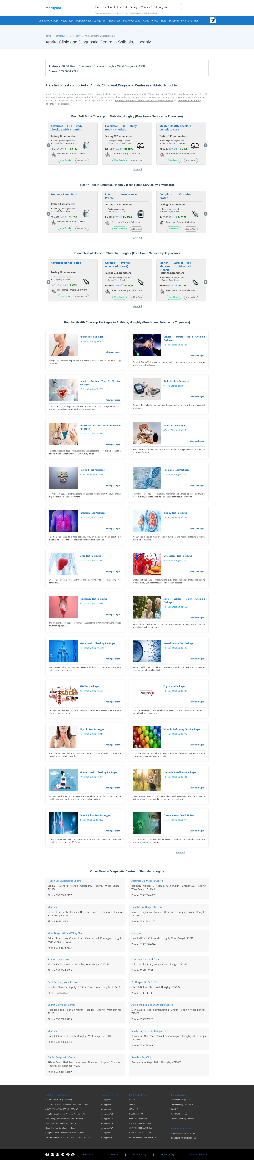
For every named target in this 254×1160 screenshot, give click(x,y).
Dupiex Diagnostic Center (62, 1057)
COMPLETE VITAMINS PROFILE (183, 1138)
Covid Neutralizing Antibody (182, 1119)
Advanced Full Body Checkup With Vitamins (66, 127)
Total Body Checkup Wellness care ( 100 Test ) (64, 1123)
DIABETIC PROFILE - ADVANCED (142, 1133)
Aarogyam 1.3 (107, 1119)
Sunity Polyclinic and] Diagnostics (149, 1031)
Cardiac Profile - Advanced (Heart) (121, 264)
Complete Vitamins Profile (175, 196)
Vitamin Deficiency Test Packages (181, 729)
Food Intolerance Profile (121, 196)
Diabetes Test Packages (176, 380)
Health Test (67, 20)
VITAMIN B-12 (135, 1109)
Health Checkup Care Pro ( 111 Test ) (60, 1128)
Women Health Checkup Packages (98, 772)
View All (137, 169)
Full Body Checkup (48, 20)
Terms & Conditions (199, 1154)
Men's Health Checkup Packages (97, 643)
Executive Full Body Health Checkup (121, 127)
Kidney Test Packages (175, 512)
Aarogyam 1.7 (107, 1128)
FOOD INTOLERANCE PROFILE (183, 1133)
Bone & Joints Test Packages (95, 815)
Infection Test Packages (92, 512)
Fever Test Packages (174, 425)
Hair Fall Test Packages (92, 469)
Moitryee (52, 907)
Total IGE (133, 1104)
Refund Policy (167, 1154)
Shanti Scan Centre (58, 959)
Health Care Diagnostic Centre (64, 880)
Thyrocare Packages (174, 686)
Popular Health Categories (91, 20)
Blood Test (114, 20)
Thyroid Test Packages (92, 729)
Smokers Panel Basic (64, 194)
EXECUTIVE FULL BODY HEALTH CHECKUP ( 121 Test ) (67, 1104)
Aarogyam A (106, 1100)
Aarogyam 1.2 (107, 1114)
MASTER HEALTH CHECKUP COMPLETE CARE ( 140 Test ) (68, 1137)
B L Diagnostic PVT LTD (144, 982)
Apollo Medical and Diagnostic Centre (152, 1004)
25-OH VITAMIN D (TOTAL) (140, 1123)
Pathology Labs (131, 20)
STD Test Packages (89, 686)
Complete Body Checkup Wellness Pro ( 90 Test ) (65, 1114)
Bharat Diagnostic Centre (62, 1004)
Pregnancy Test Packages (93, 598)
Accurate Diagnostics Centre (147, 880)
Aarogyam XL (106, 1137)
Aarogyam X (106, 1133)
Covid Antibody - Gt (179, 1114)
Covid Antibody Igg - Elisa (181, 1100)
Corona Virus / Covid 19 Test (178, 815)
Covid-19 (174, 1109)
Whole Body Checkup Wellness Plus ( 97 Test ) (64, 1119)
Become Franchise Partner (183, 20)
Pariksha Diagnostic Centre (63, 982)
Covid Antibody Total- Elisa (182, 1104)
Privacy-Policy (139, 1154)
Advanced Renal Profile (66, 262)
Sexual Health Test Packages (178, 643)
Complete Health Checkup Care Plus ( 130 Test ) (65, 1133)
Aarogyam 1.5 (107, 1123)
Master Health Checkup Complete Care (175, 127)
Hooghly (77, 35)
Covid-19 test (150, 20)
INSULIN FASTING (136, 1114)
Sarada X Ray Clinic (141, 1057)
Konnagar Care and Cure (145, 959)
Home (48, 35)
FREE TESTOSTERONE (138, 1119)
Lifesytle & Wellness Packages (179, 772)
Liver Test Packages (90, 555)
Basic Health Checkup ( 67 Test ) (58, 1100)
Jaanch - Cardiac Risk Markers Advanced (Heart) (175, 266)
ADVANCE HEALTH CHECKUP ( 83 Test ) (61, 1109)
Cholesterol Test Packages (177, 555)
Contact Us (112, 1154)
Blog (163, 20)
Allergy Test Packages (91, 336)
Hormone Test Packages (176, 469)
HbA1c (132, 1100)
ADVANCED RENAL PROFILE (140, 1128)
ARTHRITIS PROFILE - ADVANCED (142, 1137)
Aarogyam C (106, 1109)
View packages (113, 352)
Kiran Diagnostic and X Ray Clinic (66, 933)
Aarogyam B (106, 1104)
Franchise (88, 1154)
